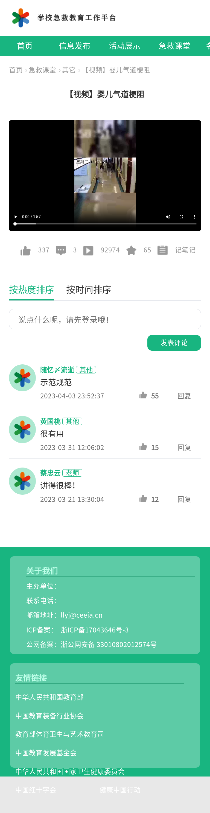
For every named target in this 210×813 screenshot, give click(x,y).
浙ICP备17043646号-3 (95, 629)
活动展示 (125, 46)
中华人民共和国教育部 (49, 697)
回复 (184, 395)
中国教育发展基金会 (46, 752)
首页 (25, 46)
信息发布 (75, 46)
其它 (69, 69)
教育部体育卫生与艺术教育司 (59, 734)
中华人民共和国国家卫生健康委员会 (70, 771)
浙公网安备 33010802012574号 (109, 644)
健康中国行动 (120, 789)
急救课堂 (174, 46)
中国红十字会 (35, 789)
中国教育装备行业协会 (49, 715)
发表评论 (174, 342)
